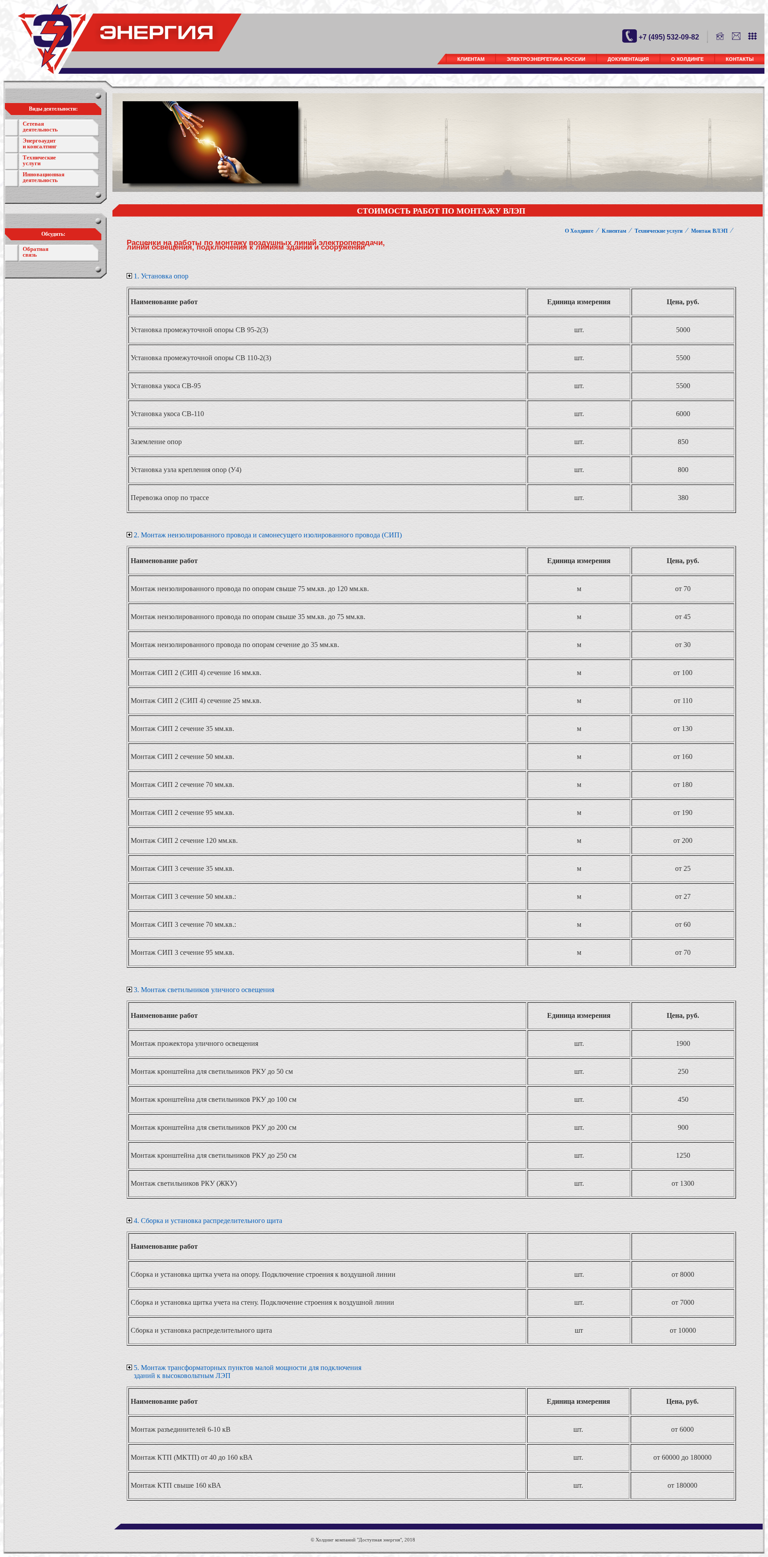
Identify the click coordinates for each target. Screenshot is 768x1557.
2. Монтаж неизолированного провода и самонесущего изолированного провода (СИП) (268, 535)
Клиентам (470, 59)
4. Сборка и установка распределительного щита (208, 1220)
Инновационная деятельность (43, 177)
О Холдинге (687, 59)
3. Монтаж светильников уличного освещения (204, 989)
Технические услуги (39, 160)
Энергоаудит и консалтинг (40, 143)
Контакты (740, 59)
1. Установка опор (161, 276)
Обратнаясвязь (35, 252)
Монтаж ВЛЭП (709, 231)
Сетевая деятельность (40, 126)
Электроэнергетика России (546, 59)
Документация (628, 59)
